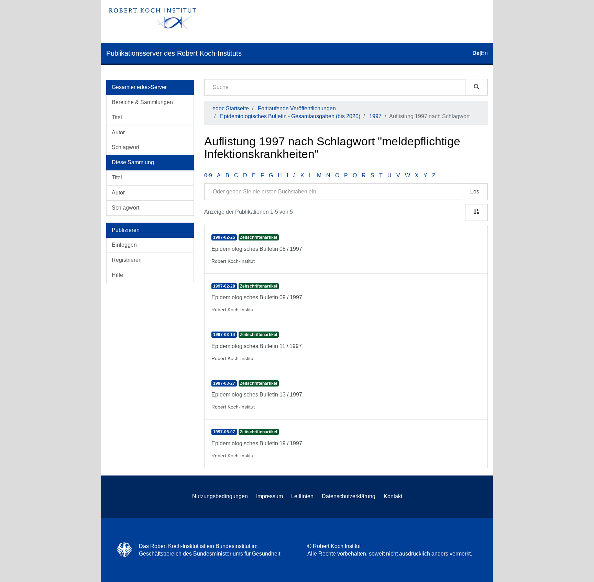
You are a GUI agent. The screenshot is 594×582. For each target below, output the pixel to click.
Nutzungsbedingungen (220, 496)
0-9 (208, 175)
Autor (118, 132)
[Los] (476, 87)
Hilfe (117, 275)
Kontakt (393, 496)
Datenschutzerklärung (348, 496)
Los (474, 191)
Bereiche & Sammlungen (142, 102)
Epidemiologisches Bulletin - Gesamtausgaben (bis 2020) (290, 116)
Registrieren (127, 260)
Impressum (269, 496)
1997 (375, 116)
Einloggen (124, 245)
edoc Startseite (230, 108)
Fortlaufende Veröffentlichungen (297, 108)
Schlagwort (125, 147)
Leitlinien (302, 496)
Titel (117, 117)
